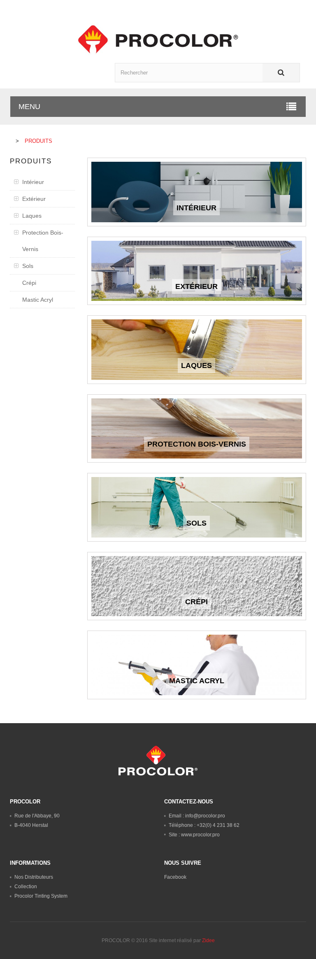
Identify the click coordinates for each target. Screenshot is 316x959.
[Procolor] (158, 39)
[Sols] (197, 507)
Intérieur (33, 182)
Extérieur (34, 199)
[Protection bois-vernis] (197, 428)
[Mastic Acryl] (197, 665)
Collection (25, 886)
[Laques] (197, 349)
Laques (32, 215)
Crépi (29, 282)
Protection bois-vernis (42, 240)
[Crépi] (197, 586)
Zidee (208, 940)
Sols (27, 266)
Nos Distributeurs (33, 877)
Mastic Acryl (37, 299)
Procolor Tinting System (40, 896)
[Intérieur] (197, 192)
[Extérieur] (197, 271)
